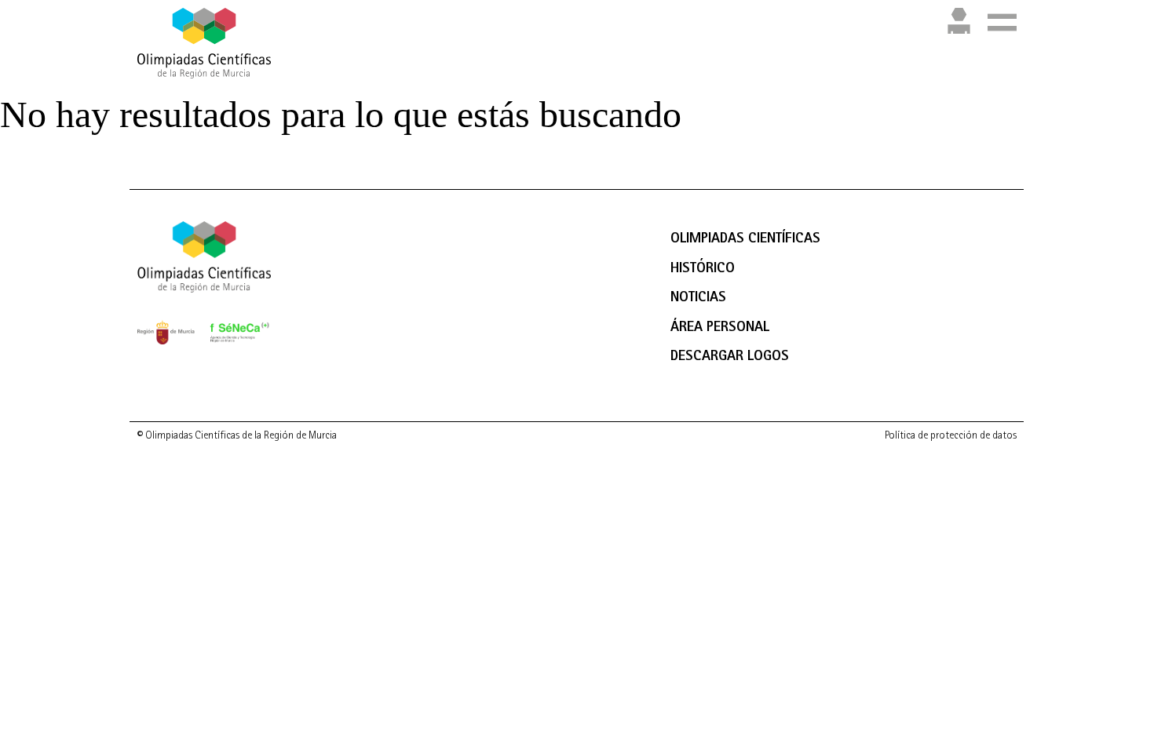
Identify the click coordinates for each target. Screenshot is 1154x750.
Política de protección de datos (951, 436)
